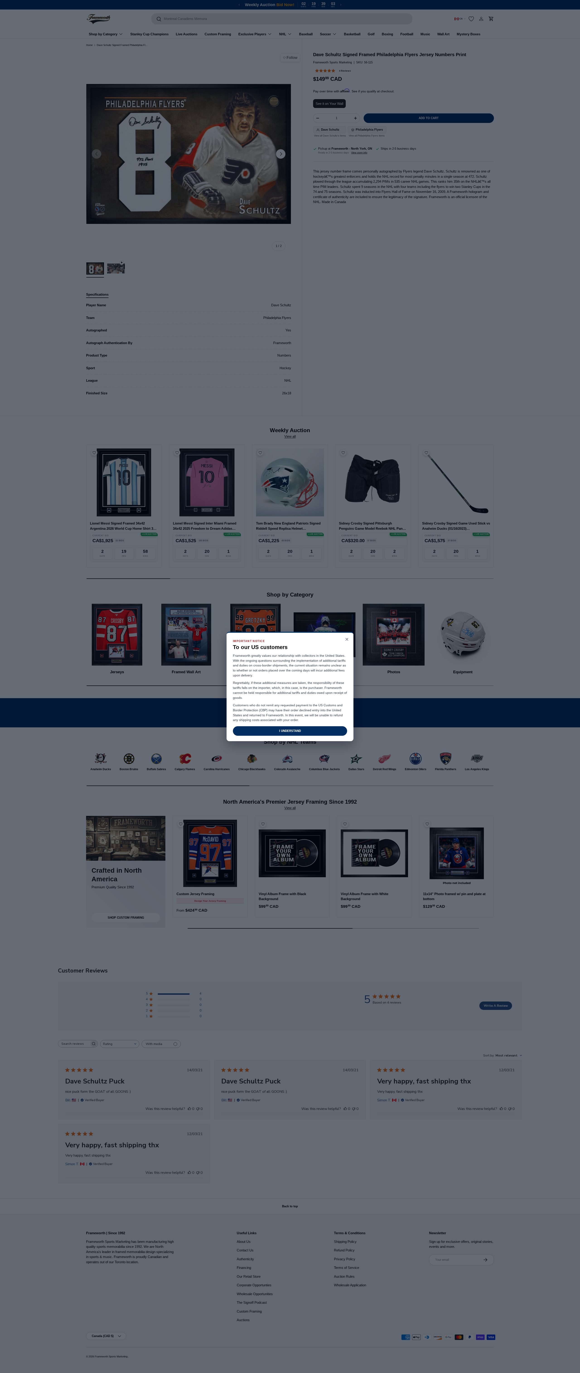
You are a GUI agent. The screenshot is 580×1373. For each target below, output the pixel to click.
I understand (290, 731)
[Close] (347, 639)
